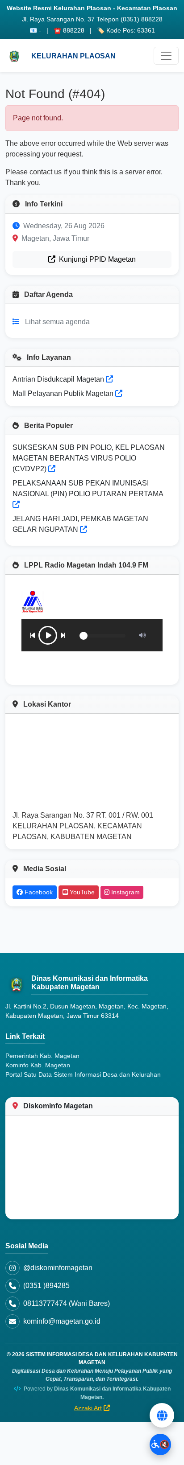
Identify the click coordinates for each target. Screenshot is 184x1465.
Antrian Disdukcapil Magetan (59, 379)
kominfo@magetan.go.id (61, 1321)
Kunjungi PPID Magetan (96, 259)
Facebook (38, 892)
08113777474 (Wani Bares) (66, 1303)
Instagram (124, 892)
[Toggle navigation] (166, 56)
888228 (73, 30)
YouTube (81, 892)
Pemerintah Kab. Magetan (42, 1055)
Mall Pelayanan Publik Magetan (64, 393)
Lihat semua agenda (57, 321)
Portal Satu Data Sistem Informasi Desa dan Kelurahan (83, 1074)
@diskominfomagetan (57, 1268)
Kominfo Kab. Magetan (37, 1065)
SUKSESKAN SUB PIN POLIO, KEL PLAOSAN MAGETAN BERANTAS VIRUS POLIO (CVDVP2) (89, 458)
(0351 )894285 (46, 1285)
